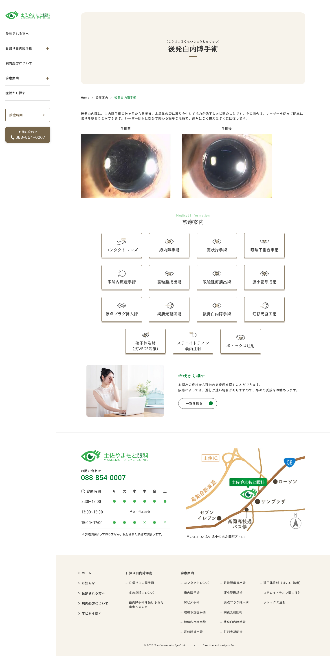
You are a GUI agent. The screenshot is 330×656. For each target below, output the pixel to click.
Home (85, 98)
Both (233, 645)
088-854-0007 (103, 477)
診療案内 (101, 98)
